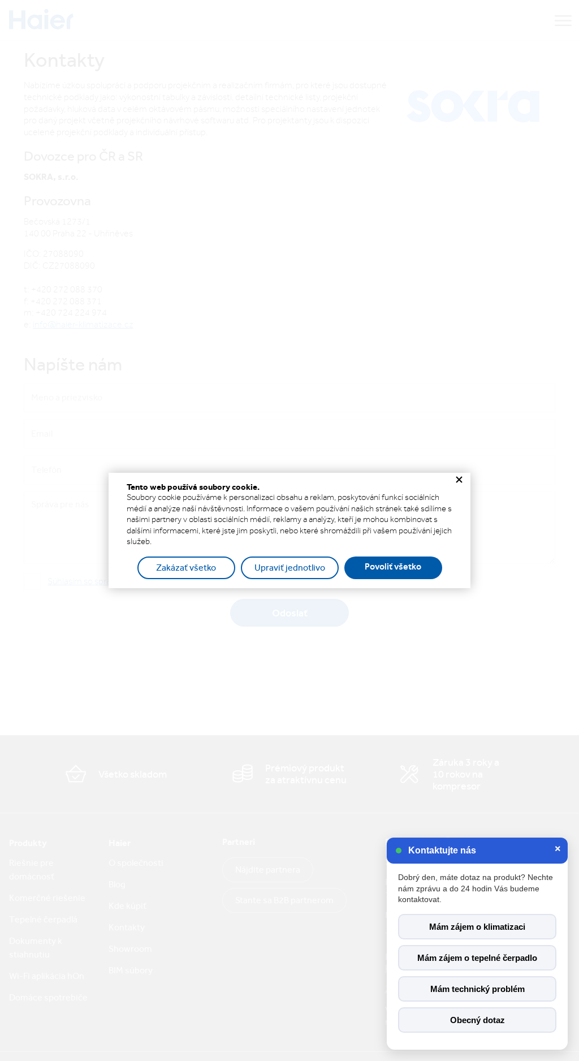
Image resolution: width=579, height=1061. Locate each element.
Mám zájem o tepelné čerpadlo (477, 958)
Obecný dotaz (477, 1020)
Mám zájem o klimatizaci (477, 926)
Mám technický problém (477, 989)
